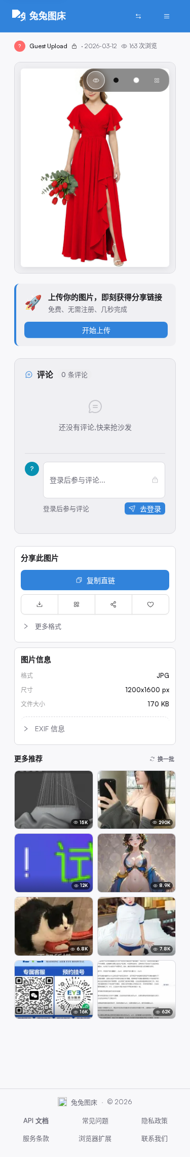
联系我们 (154, 1138)
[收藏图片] (150, 604)
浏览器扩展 (95, 1138)
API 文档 (36, 1120)
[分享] (113, 604)
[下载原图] (39, 604)
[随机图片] (138, 16)
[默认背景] (96, 80)
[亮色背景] (136, 80)
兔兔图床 (47, 15)
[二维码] (76, 604)
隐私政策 (154, 1120)
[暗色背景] (116, 80)
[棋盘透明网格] (156, 80)
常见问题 (95, 1120)
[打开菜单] (167, 16)
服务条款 (36, 1138)
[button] (95, 626)
